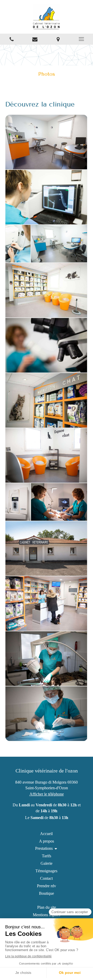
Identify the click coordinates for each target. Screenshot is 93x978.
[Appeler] (11, 39)
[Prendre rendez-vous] (35, 39)
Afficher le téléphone (46, 794)
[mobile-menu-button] (81, 39)
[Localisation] (58, 39)
